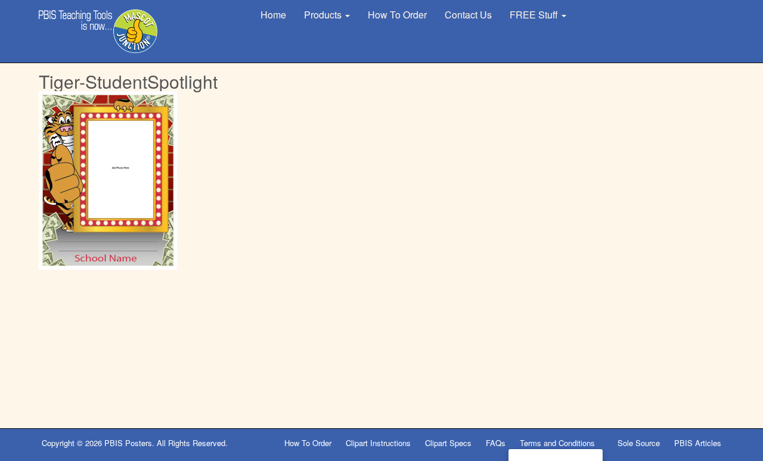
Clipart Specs (448, 442)
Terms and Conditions (558, 442)
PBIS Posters (128, 442)
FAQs (495, 442)
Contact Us (468, 14)
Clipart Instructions (378, 442)
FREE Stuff (535, 14)
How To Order (397, 14)
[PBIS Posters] (98, 31)
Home (273, 14)
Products (324, 14)
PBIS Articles (697, 442)
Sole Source (639, 442)
